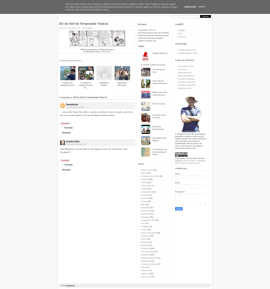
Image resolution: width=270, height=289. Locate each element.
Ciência (144, 183)
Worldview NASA (184, 88)
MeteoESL (145, 236)
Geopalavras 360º (148, 220)
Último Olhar (146, 277)
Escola (143, 201)
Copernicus (182, 69)
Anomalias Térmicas (186, 66)
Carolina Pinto (73, 141)
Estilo (143, 205)
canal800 (181, 30)
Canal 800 (145, 179)
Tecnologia (145, 261)
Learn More (190, 7)
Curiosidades (146, 192)
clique (180, 34)
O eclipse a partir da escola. (153, 65)
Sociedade (145, 255)
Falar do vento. (159, 104)
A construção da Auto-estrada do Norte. (159, 151)
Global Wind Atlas (185, 73)
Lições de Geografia (149, 233)
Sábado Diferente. (160, 53)
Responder (65, 123)
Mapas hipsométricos (186, 76)
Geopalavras (72, 104)
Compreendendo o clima (187, 53)
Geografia (145, 217)
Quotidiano (145, 248)
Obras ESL (145, 242)
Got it (202, 7)
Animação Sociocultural (150, 176)
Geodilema (145, 214)
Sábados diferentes (148, 258)
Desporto (144, 195)
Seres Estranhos (147, 252)
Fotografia (145, 208)
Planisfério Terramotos (186, 82)
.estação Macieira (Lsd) (187, 50)
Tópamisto (145, 270)
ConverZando (146, 186)
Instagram (145, 227)
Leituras (144, 230)
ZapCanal (145, 274)
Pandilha (144, 245)
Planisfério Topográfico (187, 85)
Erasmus (144, 198)
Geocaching (145, 211)
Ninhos (144, 239)
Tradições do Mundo (149, 264)
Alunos (89, 28)
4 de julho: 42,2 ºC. (147, 30)
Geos (143, 223)
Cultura (144, 189)
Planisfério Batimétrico (186, 79)
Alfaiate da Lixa (147, 170)
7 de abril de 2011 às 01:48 (75, 107)
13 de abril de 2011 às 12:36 (75, 144)
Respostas (69, 128)
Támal (143, 267)
